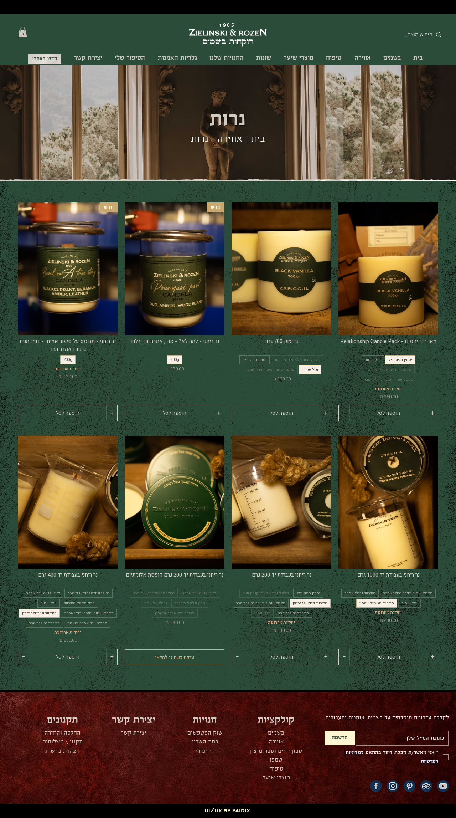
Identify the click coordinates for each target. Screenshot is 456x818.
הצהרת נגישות (62, 751)
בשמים (276, 733)
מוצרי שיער (276, 778)
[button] (22, 32)
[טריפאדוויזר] (426, 786)
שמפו (276, 760)
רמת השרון (205, 742)
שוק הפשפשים (205, 733)
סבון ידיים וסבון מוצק (276, 751)
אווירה (229, 139)
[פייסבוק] (376, 786)
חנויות (205, 720)
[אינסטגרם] (393, 786)
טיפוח (276, 769)
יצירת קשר (133, 733)
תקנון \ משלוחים (62, 742)
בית (258, 139)
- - (228, 25)
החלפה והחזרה (63, 733)
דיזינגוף (205, 751)
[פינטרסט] (409, 786)
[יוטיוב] (443, 786)
